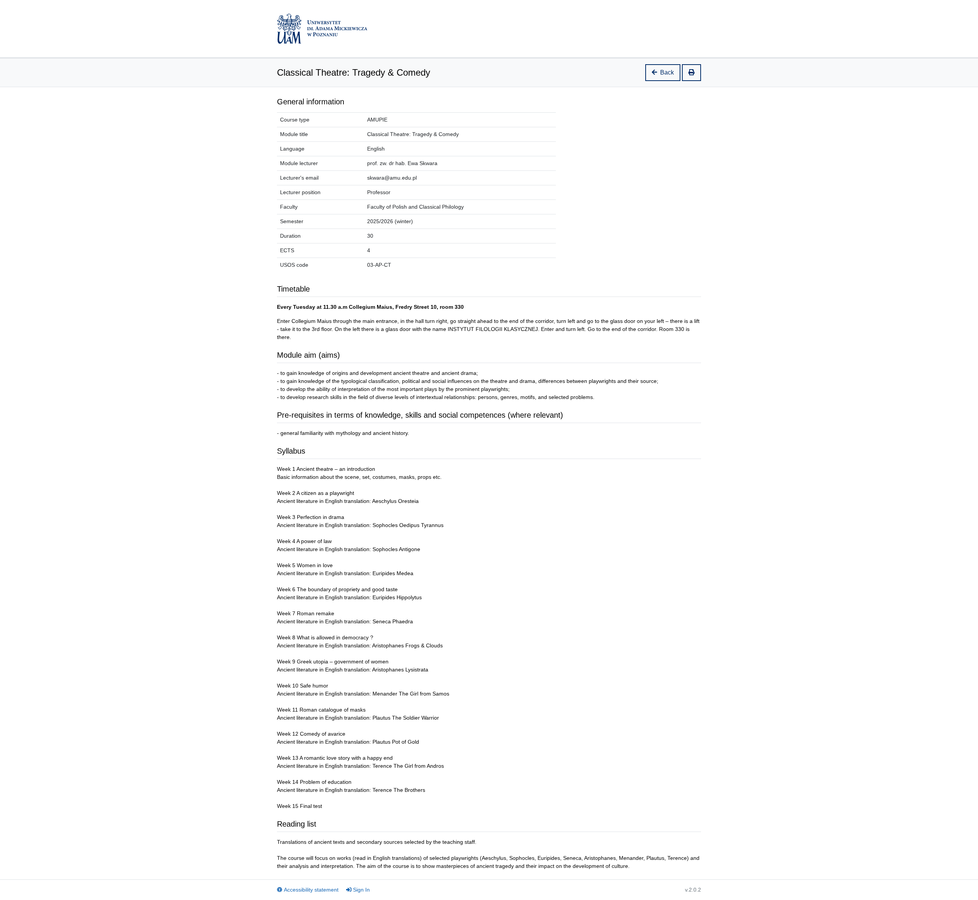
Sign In (361, 890)
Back (667, 72)
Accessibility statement (311, 890)
